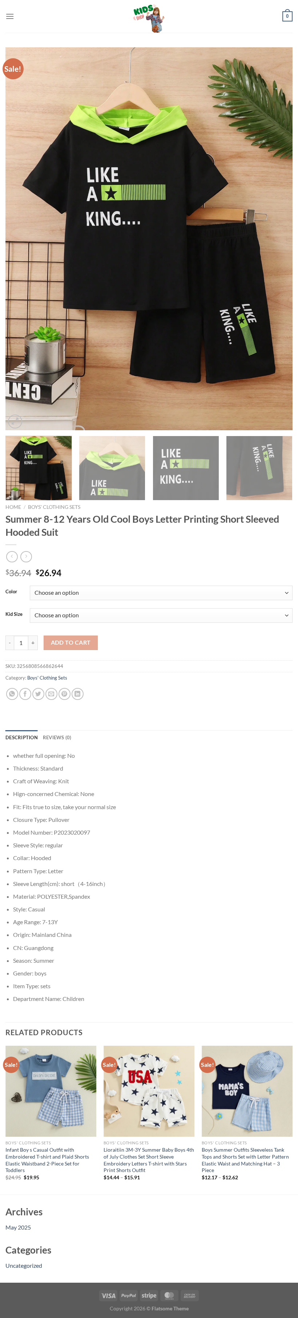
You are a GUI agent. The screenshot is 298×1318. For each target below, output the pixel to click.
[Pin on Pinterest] (65, 694)
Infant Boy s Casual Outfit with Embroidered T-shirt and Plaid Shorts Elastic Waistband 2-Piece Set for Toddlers (47, 1160)
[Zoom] (15, 422)
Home (13, 507)
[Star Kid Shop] (149, 16)
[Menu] (9, 16)
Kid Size (14, 614)
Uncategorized (23, 1265)
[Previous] (20, 239)
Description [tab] (21, 737)
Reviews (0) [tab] (57, 737)
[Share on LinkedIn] (78, 694)
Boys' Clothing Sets (54, 507)
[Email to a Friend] (51, 694)
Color (11, 591)
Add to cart (71, 642)
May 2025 (18, 1227)
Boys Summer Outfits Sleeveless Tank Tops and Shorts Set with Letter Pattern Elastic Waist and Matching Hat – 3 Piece (245, 1160)
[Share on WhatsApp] (12, 694)
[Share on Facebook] (25, 694)
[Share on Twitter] (38, 694)
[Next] (277, 239)
